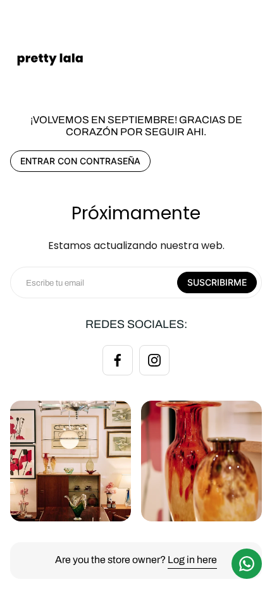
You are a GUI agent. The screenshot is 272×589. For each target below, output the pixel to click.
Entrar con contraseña (80, 160)
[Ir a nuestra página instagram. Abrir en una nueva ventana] (154, 360)
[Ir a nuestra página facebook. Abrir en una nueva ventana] (117, 360)
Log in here (192, 559)
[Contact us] (247, 564)
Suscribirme (217, 282)
